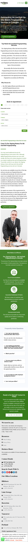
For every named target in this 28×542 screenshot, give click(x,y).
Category (3, 117)
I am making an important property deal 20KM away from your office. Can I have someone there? (13, 347)
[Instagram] (12, 472)
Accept (12, 540)
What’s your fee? (10, 353)
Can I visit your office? (12, 381)
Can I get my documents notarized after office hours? (11, 334)
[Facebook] (3, 472)
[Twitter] (5, 472)
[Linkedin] (14, 472)
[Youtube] (7, 472)
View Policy (18, 540)
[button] (26, 3)
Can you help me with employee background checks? (13, 375)
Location (3, 111)
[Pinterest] (9, 472)
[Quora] (16, 472)
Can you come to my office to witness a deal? (12, 361)
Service (2, 123)
